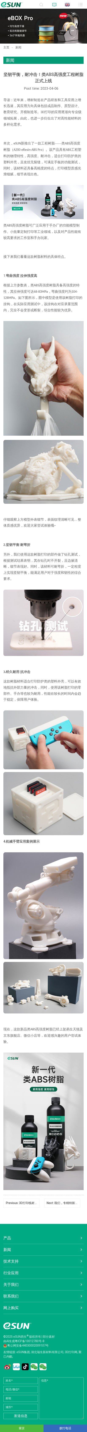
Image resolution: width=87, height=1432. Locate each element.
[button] (40, 40)
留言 (22, 1428)
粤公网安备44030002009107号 (28, 1345)
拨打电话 (65, 1428)
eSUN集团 (23, 1352)
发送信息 (20, 1416)
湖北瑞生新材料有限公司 (47, 1352)
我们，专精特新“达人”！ (70, 1203)
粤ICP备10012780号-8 (29, 1341)
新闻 (18, 47)
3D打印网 (71, 1352)
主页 (6, 47)
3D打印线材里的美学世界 (35, 1203)
